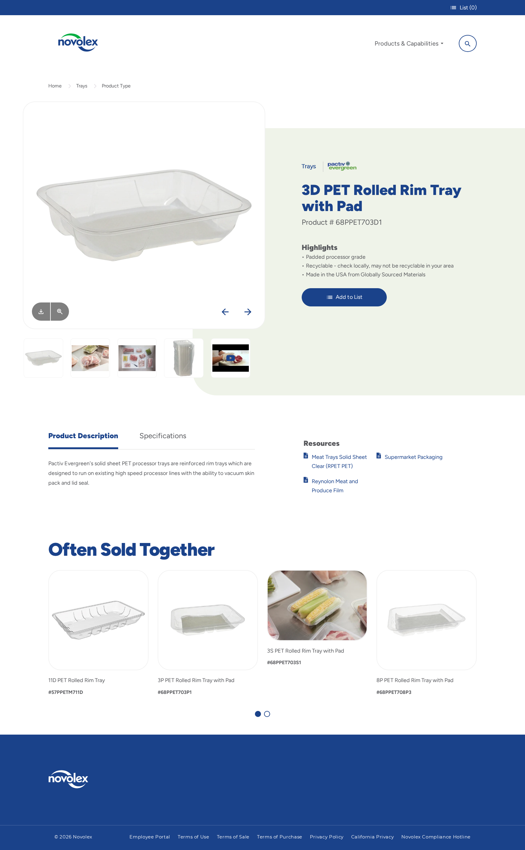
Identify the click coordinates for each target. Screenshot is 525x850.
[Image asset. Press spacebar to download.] (41, 311)
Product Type (116, 86)
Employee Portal (149, 837)
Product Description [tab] (83, 435)
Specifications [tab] (162, 435)
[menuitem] (409, 45)
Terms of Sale (233, 837)
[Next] (247, 312)
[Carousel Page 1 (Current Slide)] (258, 714)
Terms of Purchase (279, 837)
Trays (81, 86)
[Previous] (225, 312)
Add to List (349, 297)
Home (55, 86)
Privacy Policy (327, 837)
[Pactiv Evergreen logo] (80, 779)
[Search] (468, 43)
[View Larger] (60, 311)
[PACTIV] (339, 166)
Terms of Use (193, 837)
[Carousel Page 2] (267, 714)
